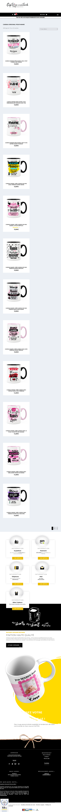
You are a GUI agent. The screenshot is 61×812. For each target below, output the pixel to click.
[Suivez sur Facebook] (9, 764)
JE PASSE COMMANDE (13, 645)
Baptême (14, 773)
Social (14, 760)
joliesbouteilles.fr (47, 774)
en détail (18, 558)
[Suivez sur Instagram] (18, 764)
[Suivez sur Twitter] (12, 764)
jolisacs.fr (46, 773)
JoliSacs (25, 793)
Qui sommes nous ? (46, 752)
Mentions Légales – (40, 804)
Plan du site (46, 758)
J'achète (46, 763)
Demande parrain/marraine (14, 774)
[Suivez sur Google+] (15, 764)
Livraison (46, 756)
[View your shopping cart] (15, 14)
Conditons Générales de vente (28, 804)
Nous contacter (46, 754)
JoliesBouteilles (3, 795)
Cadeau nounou (14, 775)
